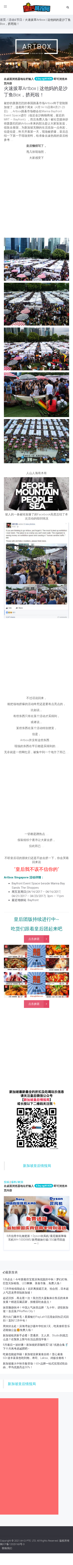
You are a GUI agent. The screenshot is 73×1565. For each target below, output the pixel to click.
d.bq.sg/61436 (44, 78)
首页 (3, 20)
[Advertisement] (36, 200)
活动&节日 (15, 20)
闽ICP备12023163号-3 (12, 1544)
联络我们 (7, 1548)
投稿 (6, 1182)
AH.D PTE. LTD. (28, 1540)
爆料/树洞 (17, 1182)
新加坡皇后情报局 (37, 1166)
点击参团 (33, 938)
